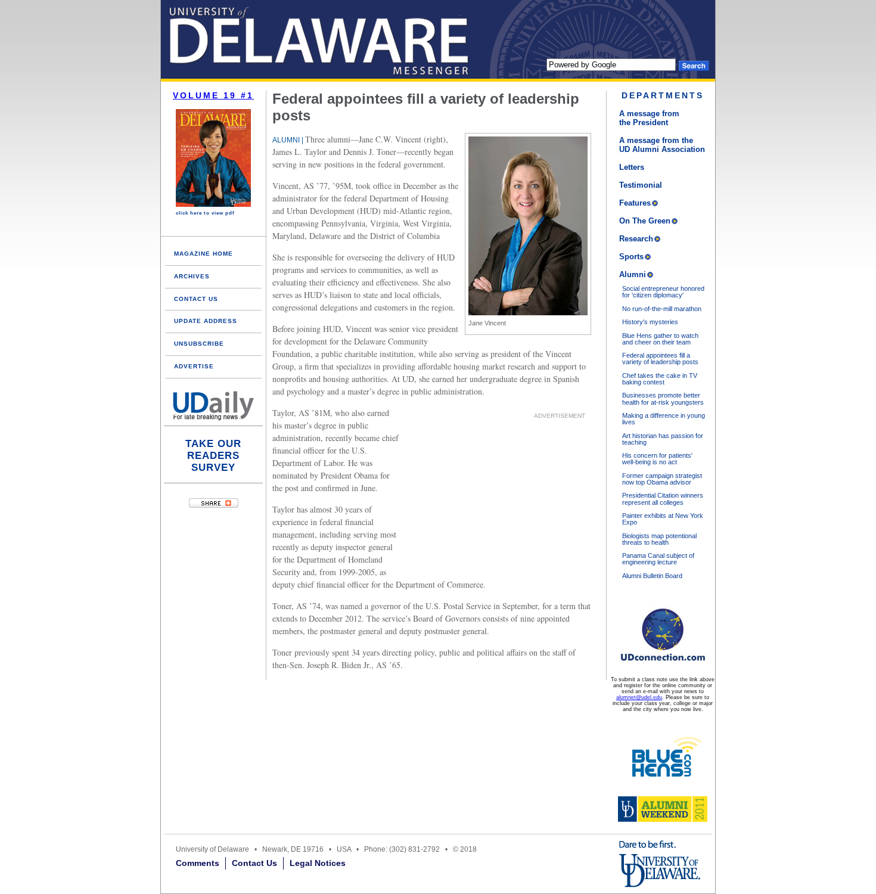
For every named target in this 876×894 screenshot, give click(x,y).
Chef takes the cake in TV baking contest (659, 379)
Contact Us (254, 863)
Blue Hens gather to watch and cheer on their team (660, 339)
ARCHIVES (192, 276)
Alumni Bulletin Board (652, 575)
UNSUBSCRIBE (199, 343)
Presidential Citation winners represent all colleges (662, 498)
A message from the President (649, 118)
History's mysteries (650, 321)
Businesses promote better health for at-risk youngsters (663, 398)
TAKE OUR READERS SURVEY (213, 455)
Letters (631, 167)
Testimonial (640, 185)
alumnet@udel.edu (639, 697)
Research (636, 238)
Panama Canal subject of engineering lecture (658, 559)
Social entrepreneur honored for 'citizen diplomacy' (663, 292)
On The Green (644, 220)
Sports (631, 256)
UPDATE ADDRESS (205, 321)
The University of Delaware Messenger (238, 39)
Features (635, 202)
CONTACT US (196, 299)
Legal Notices (318, 863)
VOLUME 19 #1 (213, 95)
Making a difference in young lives (663, 419)
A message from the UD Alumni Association (662, 145)
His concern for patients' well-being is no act (657, 458)
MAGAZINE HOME (203, 253)
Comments (197, 863)
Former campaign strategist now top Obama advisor (662, 479)
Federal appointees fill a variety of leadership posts (660, 358)
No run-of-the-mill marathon (661, 308)
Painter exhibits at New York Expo (662, 519)
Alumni (632, 274)
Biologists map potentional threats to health (659, 539)
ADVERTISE (194, 366)
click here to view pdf (205, 213)
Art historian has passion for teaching (662, 439)
